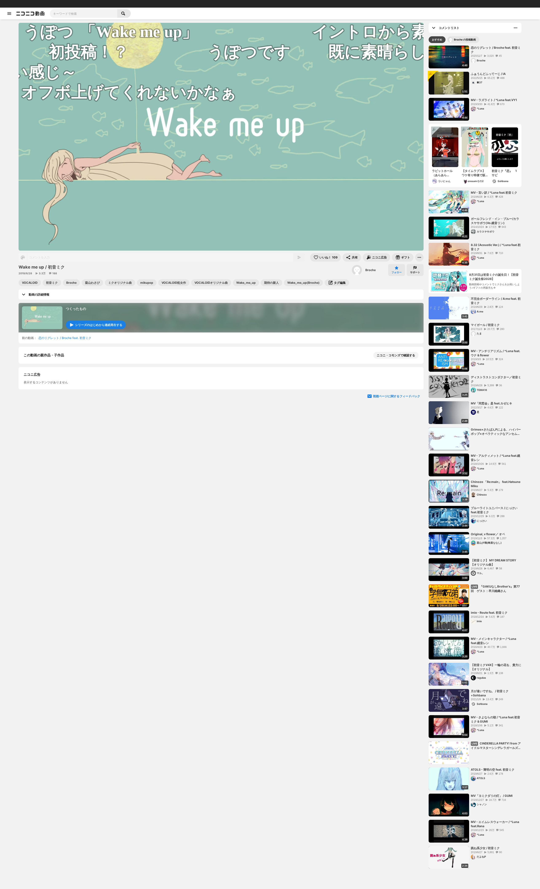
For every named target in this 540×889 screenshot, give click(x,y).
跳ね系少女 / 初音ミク (485, 848)
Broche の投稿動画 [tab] (465, 39)
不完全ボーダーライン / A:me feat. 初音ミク (496, 301)
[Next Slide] (415, 466)
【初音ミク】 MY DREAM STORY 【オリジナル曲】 (493, 562)
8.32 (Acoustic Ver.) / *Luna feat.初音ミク (496, 247)
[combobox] (83, 13)
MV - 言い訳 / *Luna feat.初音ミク (494, 192)
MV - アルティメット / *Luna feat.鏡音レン (495, 458)
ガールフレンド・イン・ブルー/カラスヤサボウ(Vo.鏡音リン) (495, 221)
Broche (370, 270)
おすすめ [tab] (437, 39)
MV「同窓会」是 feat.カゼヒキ (491, 403)
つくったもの (76, 309)
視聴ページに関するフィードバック (396, 507)
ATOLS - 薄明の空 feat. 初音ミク (492, 769)
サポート (415, 272)
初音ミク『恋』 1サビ (504, 173)
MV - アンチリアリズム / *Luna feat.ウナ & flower (495, 353)
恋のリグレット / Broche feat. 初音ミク (64, 338)
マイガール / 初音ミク (485, 325)
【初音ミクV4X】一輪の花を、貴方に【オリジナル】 (496, 667)
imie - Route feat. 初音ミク (489, 612)
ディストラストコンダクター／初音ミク (496, 379)
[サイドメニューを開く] (9, 13)
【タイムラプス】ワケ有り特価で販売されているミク (473, 173)
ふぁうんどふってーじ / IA (488, 74)
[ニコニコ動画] (30, 13)
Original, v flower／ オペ (488, 534)
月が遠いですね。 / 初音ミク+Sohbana (490, 693)
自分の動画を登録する (47, 427)
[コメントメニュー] (515, 28)
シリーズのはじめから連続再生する (98, 325)
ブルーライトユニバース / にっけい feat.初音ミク (494, 510)
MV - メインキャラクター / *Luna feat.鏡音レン (493, 641)
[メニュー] (419, 257)
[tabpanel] (475, 457)
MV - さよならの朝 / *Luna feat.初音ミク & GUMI (495, 719)
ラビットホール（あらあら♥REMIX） (442, 173)
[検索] (124, 13)
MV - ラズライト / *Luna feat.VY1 (494, 100)
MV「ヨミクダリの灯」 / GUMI (492, 795)
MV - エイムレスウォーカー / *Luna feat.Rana (495, 824)
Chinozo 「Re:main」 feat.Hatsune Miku (495, 484)
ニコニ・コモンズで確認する (396, 355)
